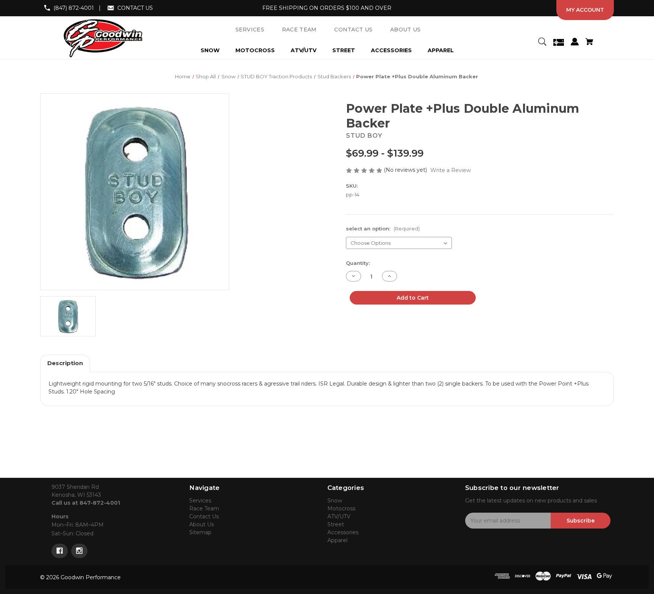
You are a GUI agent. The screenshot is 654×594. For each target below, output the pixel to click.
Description (65, 363)
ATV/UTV (303, 50)
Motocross (255, 50)
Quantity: (358, 263)
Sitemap (200, 532)
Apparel (441, 50)
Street (343, 50)
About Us (201, 524)
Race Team (204, 508)
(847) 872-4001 (73, 8)
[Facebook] (60, 551)
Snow (210, 50)
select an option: (383, 228)
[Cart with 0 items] (589, 42)
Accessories (391, 50)
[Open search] (542, 42)
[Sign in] (575, 43)
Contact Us (204, 516)
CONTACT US (135, 8)
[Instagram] (79, 551)
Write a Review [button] (450, 170)
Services (200, 500)
